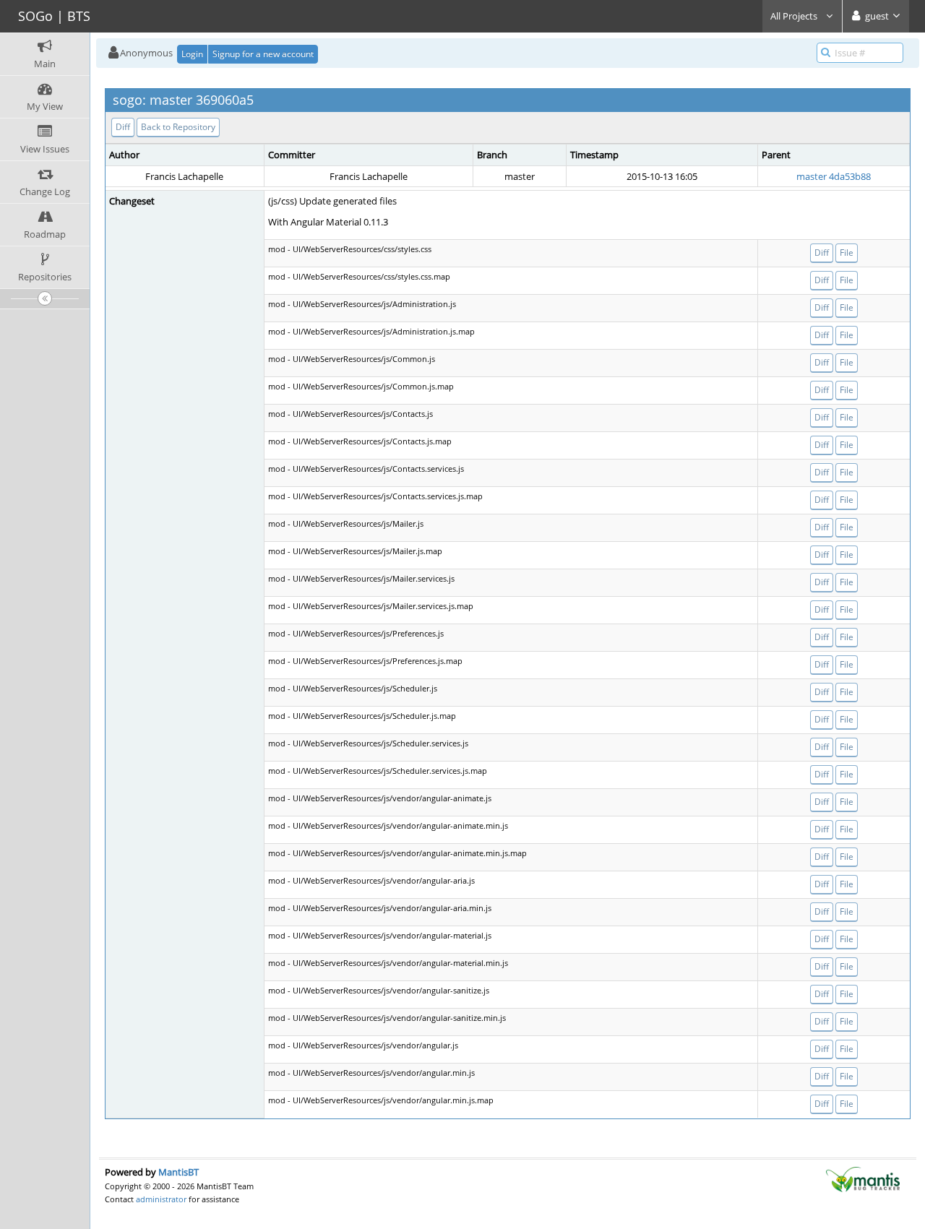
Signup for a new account (263, 54)
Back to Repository (178, 127)
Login (192, 54)
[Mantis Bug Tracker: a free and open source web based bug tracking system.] (863, 1178)
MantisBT (178, 1171)
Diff (123, 127)
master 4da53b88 (833, 176)
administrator (161, 1199)
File (846, 252)
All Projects (795, 15)
